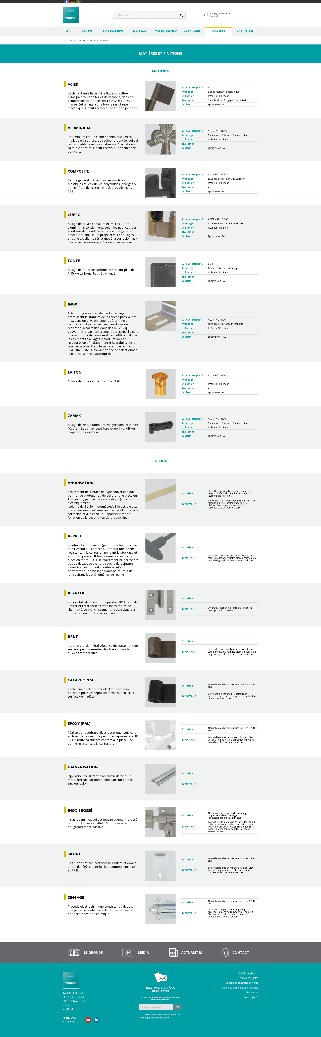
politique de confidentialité (155, 1017)
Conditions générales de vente (242, 982)
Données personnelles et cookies (240, 987)
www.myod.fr (251, 997)
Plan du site (252, 992)
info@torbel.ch (70, 1009)
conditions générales (166, 1014)
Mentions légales (249, 977)
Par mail (214, 16)
